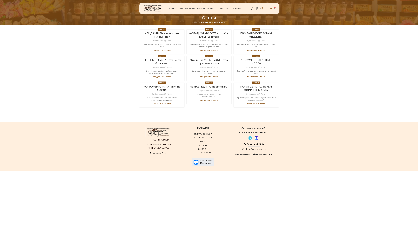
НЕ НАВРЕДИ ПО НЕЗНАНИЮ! (209, 86)
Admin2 (169, 41)
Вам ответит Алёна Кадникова (253, 154)
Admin (169, 67)
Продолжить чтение (162, 50)
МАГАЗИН (203, 128)
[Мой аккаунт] (252, 8)
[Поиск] (266, 8)
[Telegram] (250, 138)
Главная (195, 22)
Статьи (161, 29)
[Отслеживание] (257, 8)
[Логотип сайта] (153, 8)
